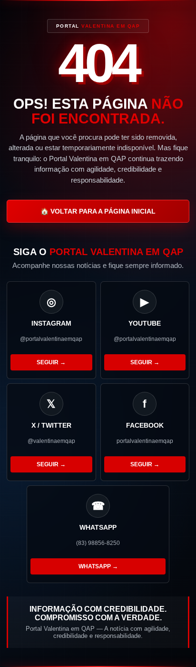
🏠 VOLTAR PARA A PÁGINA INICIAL (98, 211)
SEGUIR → (51, 362)
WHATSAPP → (98, 566)
